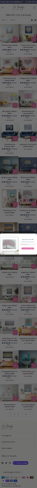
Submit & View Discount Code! (28, 248)
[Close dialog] (36, 234)
